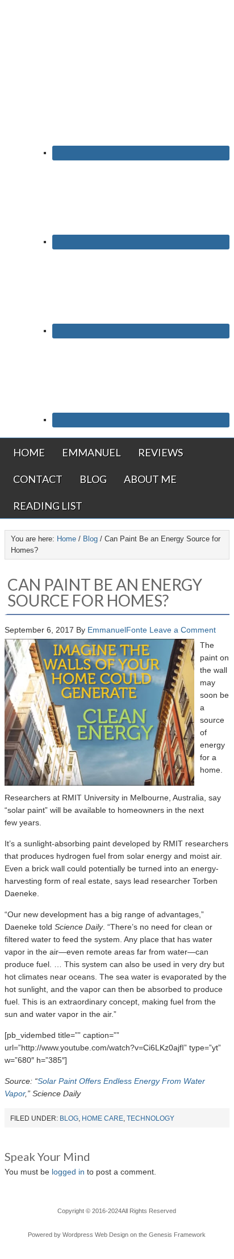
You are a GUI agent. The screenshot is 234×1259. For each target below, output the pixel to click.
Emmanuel (91, 452)
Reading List (47, 505)
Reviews (160, 452)
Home (29, 452)
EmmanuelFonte (117, 629)
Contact (37, 479)
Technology (150, 1118)
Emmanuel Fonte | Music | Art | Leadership (117, 38)
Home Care (102, 1118)
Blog (93, 479)
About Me (150, 479)
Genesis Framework (177, 1234)
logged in (68, 1171)
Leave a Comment (182, 629)
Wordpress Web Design (95, 1234)
